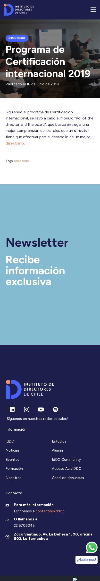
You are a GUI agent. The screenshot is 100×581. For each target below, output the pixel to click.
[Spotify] (55, 409)
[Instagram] (26, 409)
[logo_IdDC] (19, 10)
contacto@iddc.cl (50, 511)
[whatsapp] (92, 547)
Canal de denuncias (68, 478)
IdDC (10, 441)
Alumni (57, 450)
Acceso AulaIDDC (66, 468)
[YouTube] (41, 409)
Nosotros (13, 478)
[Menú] (93, 10)
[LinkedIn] (12, 409)
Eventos (12, 459)
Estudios (59, 441)
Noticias (12, 450)
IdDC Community (66, 459)
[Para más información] (10, 506)
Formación (14, 468)
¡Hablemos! (86, 559)
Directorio (21, 161)
